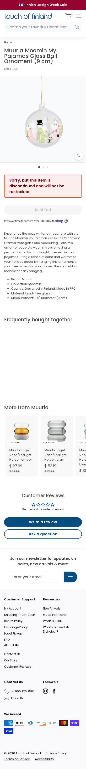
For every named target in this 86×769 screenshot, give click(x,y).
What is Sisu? (53, 621)
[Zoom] (79, 155)
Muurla (39, 407)
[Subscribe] (70, 577)
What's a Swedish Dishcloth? (56, 629)
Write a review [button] (43, 522)
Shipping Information (19, 615)
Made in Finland (54, 615)
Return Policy (13, 621)
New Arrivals (51, 608)
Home (8, 42)
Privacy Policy (56, 753)
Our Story (10, 660)
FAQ (7, 640)
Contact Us (12, 654)
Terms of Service (17, 759)
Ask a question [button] (43, 534)
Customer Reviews (17, 667)
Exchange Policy (16, 627)
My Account (12, 608)
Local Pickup (13, 633)
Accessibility (44, 759)
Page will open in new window (45, 691)
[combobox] (43, 27)
